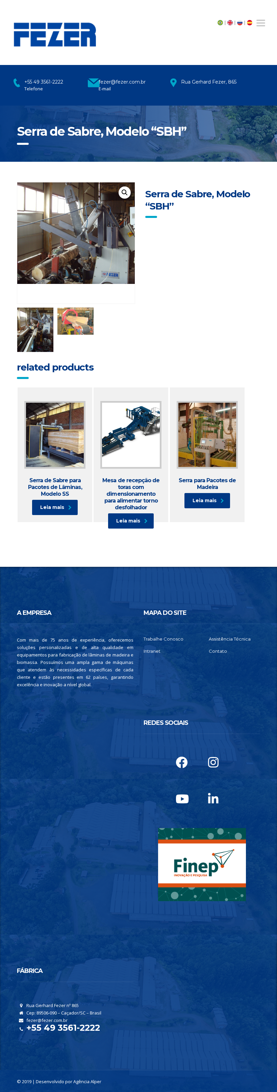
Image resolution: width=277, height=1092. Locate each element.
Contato (218, 651)
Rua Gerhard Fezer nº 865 (52, 1005)
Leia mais (52, 507)
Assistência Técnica (230, 639)
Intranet (152, 651)
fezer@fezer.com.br (46, 1020)
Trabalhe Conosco (163, 639)
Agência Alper (87, 1081)
